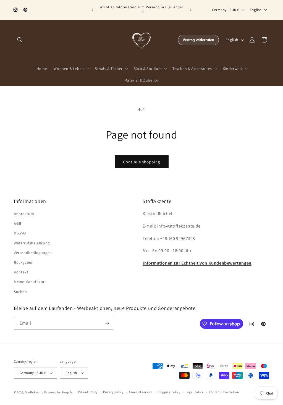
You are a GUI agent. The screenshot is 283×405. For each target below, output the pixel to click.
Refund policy (88, 392)
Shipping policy (169, 392)
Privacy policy (113, 392)
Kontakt (21, 272)
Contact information (224, 392)
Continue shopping (141, 161)
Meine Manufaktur (30, 281)
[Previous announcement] (92, 9)
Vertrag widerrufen (198, 40)
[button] (20, 40)
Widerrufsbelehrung (32, 243)
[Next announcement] (191, 9)
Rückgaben (23, 262)
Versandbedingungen (33, 252)
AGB (17, 223)
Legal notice (194, 392)
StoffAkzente (34, 392)
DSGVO (20, 233)
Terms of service (140, 392)
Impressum (24, 213)
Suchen (20, 291)
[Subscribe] (107, 323)
